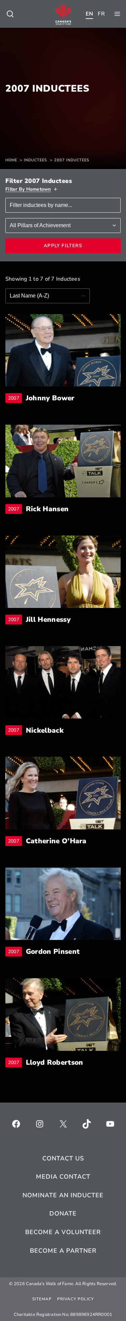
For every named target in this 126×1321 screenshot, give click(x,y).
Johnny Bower (50, 398)
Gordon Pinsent (53, 951)
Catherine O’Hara (56, 841)
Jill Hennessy (48, 619)
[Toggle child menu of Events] (10, 13)
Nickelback (45, 730)
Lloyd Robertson (54, 1062)
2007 (15, 398)
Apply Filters (63, 245)
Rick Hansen (47, 509)
